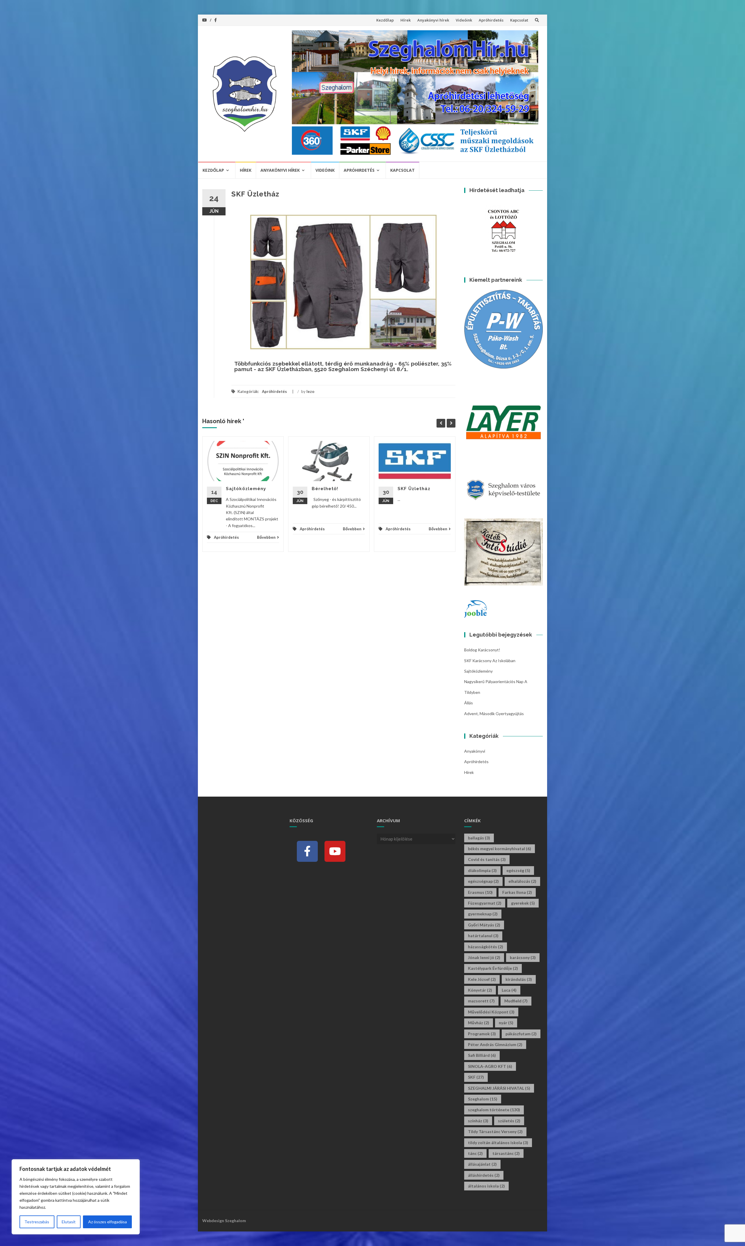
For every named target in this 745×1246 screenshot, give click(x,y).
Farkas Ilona (517, 892)
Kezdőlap (385, 20)
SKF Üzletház (414, 488)
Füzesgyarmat (484, 903)
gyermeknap (483, 913)
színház (478, 1120)
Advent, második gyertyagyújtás (494, 713)
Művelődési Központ (491, 1011)
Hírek (405, 20)
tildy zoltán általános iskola (498, 1142)
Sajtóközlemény (246, 488)
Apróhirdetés (491, 20)
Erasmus (480, 892)
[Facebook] (307, 851)
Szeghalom (482, 1098)
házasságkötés (485, 946)
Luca (509, 990)
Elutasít (69, 1221)
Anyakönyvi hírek (433, 20)
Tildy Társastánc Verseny (495, 1131)
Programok (482, 1033)
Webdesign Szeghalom (224, 1220)
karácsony (523, 957)
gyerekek (523, 903)
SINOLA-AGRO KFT (490, 1066)
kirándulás (518, 979)
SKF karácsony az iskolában (489, 660)
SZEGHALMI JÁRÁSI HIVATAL (499, 1088)
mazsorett (481, 1000)
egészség (518, 870)
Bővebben (266, 537)
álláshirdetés (484, 1175)
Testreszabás (36, 1221)
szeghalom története (494, 1109)
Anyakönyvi (474, 751)
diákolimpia (482, 870)
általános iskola (486, 1185)
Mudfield (516, 1000)
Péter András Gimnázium (495, 1044)
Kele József (482, 979)
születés (509, 1120)
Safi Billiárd (482, 1055)
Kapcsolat (519, 20)
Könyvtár (480, 990)
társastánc (506, 1153)
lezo (310, 391)
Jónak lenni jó (484, 957)
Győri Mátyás (484, 924)
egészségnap (483, 881)
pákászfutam (521, 1033)
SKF (476, 1077)
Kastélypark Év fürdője (493, 968)
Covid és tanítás (487, 859)
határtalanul (483, 935)
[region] (76, 1196)
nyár (506, 1022)
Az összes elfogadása (107, 1221)
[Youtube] (334, 851)
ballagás (479, 837)
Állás (468, 702)
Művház (478, 1022)
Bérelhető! (325, 488)
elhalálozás (522, 881)
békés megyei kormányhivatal (499, 848)
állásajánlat (482, 1164)
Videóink (464, 20)
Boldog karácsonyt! (482, 649)
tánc (475, 1153)
